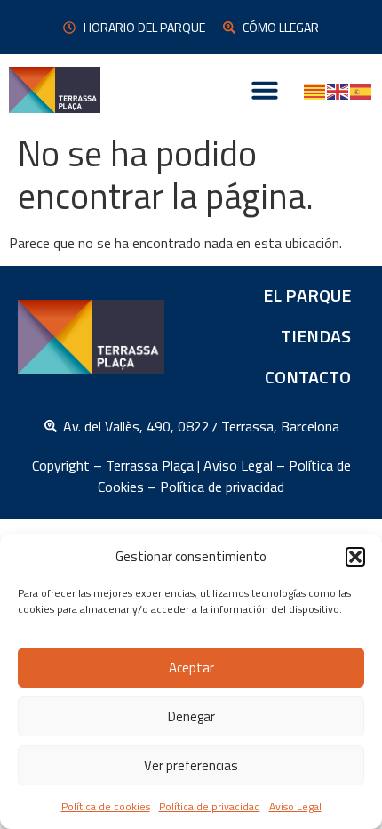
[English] (338, 90)
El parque (307, 295)
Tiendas (316, 336)
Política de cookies (105, 806)
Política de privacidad (209, 806)
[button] (355, 557)
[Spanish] (361, 90)
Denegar (191, 716)
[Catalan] (315, 90)
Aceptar (191, 667)
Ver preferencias (191, 765)
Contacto (308, 376)
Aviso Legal (295, 806)
